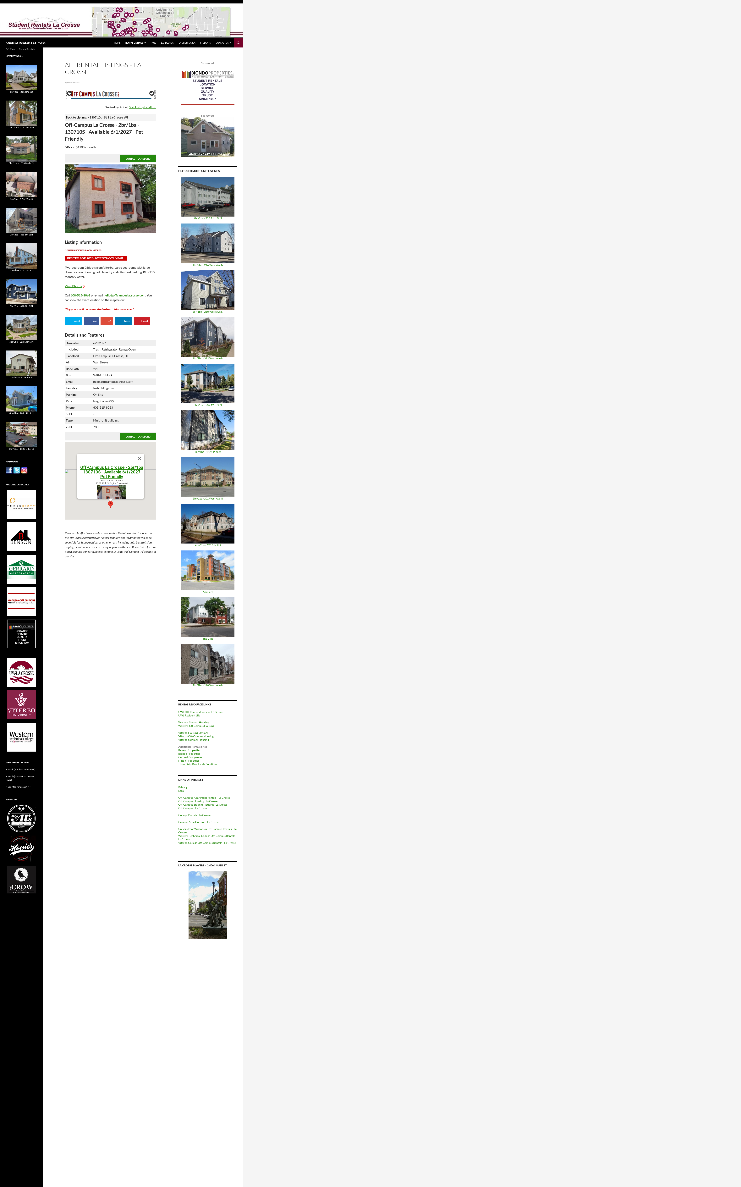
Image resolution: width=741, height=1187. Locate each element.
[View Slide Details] (110, 94)
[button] (110, 504)
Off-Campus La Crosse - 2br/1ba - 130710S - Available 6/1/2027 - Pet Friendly (111, 472)
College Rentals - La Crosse (194, 815)
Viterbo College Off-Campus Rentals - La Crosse (207, 842)
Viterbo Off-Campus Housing (196, 736)
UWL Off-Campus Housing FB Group (200, 712)
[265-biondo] (207, 84)
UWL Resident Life (189, 715)
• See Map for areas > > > (18, 786)
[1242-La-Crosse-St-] (207, 137)
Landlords (167, 42)
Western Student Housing (193, 722)
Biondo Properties (189, 753)
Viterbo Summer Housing (193, 739)
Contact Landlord (138, 158)
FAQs (153, 42)
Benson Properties (189, 750)
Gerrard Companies (190, 757)
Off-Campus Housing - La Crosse (197, 801)
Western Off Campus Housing (196, 725)
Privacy (182, 787)
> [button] (151, 94)
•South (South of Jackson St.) (20, 769)
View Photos (73, 286)
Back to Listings (76, 117)
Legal (181, 790)
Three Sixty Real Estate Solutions (197, 764)
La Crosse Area (187, 42)
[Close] (139, 458)
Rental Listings (134, 42)
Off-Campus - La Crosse (192, 808)
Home (117, 42)
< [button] (70, 94)
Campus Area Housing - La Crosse (198, 822)
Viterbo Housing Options (193, 732)
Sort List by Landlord (142, 107)
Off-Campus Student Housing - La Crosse (202, 804)
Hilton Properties (188, 760)
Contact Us (222, 42)
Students (205, 42)
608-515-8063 (80, 295)
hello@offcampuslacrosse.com (124, 295)
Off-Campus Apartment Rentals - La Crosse (204, 797)
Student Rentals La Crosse (26, 43)
